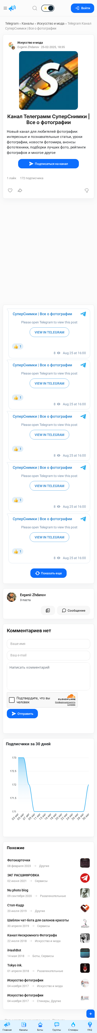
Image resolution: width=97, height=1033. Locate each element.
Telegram (12, 23)
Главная (7, 1030)
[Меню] (6, 8)
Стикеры (73, 1030)
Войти (85, 8)
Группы (57, 1030)
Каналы (28, 23)
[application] (48, 789)
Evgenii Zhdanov (33, 595)
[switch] (32, 8)
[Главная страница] (12, 8)
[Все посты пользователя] (48, 610)
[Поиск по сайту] (34, 8)
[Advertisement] (48, 251)
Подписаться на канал (51, 164)
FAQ (90, 1030)
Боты (40, 1030)
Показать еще (51, 573)
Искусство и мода (51, 23)
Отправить (25, 713)
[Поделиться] (20, 190)
